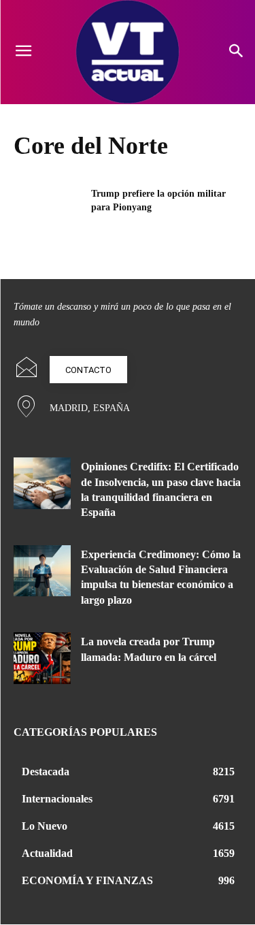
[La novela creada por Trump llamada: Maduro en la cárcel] (42, 657)
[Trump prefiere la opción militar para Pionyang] (48, 211)
